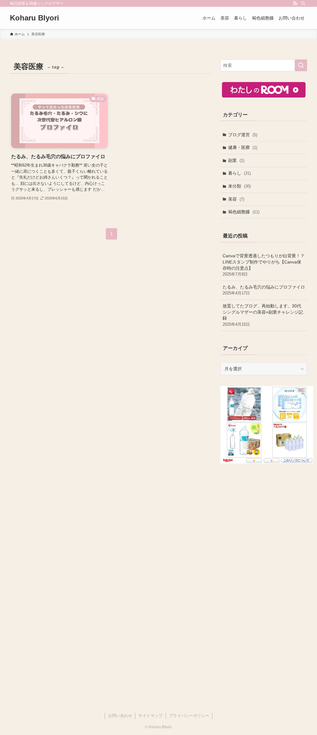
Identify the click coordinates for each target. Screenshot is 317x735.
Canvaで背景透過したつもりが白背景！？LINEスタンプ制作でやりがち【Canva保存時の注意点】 (264, 264)
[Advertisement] (263, 526)
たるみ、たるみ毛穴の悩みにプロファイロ (264, 290)
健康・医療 (242, 147)
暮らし (239, 173)
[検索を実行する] (301, 65)
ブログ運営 (242, 134)
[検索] (303, 3)
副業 (236, 160)
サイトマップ (150, 715)
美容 (236, 199)
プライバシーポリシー (189, 715)
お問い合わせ (120, 715)
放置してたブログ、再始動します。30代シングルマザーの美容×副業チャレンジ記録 (263, 315)
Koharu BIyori (34, 18)
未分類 (239, 186)
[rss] (295, 3)
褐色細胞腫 (243, 211)
